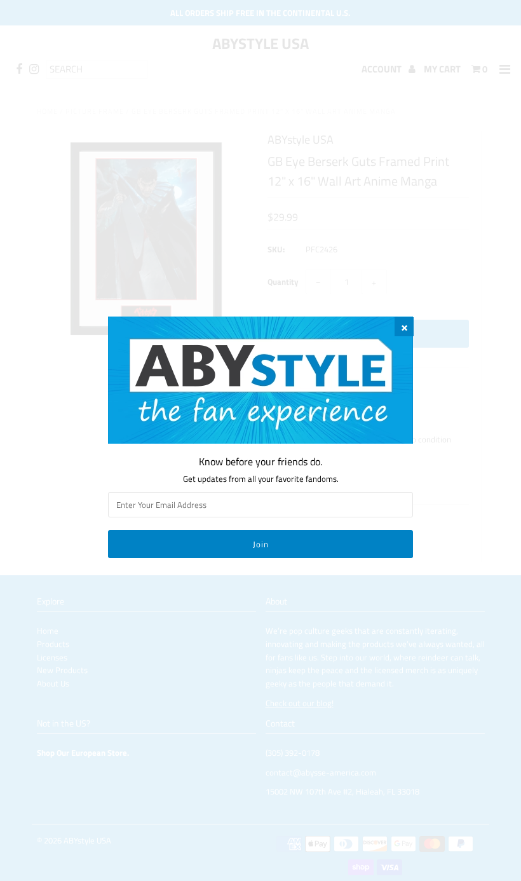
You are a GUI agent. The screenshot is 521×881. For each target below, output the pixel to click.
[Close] (404, 326)
